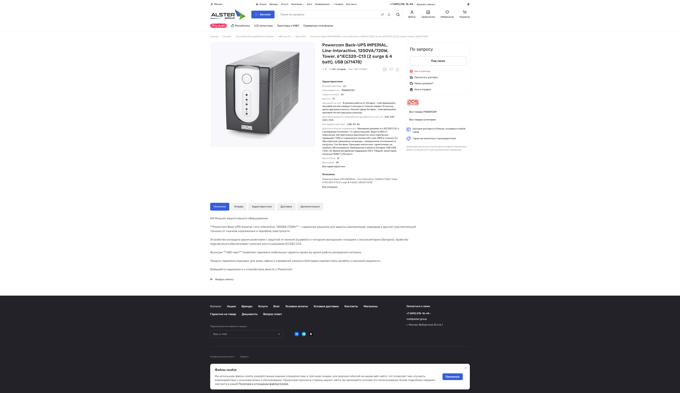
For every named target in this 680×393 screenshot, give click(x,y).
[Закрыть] (465, 368)
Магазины (371, 306)
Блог (276, 306)
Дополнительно (310, 206)
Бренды (247, 306)
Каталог (215, 306)
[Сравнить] (384, 69)
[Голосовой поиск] (390, 14)
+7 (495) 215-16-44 (401, 4)
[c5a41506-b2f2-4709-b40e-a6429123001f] (262, 94)
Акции (231, 306)
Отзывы (238, 206)
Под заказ (438, 61)
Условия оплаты (296, 306)
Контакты (351, 306)
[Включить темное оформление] (468, 4)
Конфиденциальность (222, 356)
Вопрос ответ (272, 314)
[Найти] (398, 14)
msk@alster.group (417, 319)
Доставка (286, 206)
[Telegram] (304, 334)
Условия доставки (326, 306)
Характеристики (262, 206)
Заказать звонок (426, 4)
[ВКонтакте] (297, 334)
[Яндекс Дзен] (311, 334)
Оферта (244, 356)
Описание (220, 206)
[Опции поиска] (382, 14)
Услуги (263, 306)
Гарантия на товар (223, 314)
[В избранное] (391, 69)
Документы (250, 314)
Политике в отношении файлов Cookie (263, 384)
